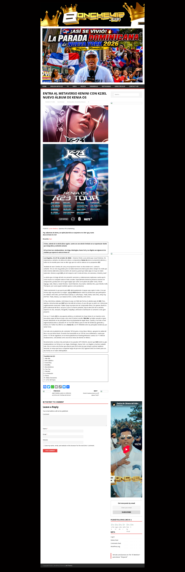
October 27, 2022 (50, 102)
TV (68, 86)
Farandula (94, 86)
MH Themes (69, 565)
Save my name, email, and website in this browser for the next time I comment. (69, 445)
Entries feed (114, 540)
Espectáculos (120, 86)
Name (45, 429)
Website (45, 440)
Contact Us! (133, 86)
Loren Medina (53, 228)
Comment (46, 414)
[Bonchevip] (92, 25)
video (75, 86)
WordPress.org (115, 546)
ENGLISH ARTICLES (56, 86)
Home (44, 86)
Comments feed (116, 543)
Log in (113, 537)
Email (45, 434)
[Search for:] (126, 94)
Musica (83, 86)
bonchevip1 (61, 102)
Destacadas (106, 86)
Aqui (50, 239)
